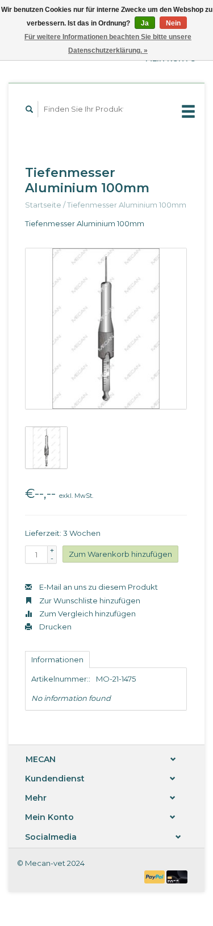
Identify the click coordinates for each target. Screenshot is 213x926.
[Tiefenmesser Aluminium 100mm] (106, 328)
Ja (145, 23)
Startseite (43, 204)
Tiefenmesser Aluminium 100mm (126, 204)
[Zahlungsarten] (155, 876)
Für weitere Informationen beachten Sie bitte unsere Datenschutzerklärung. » (107, 43)
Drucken (54, 626)
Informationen (57, 659)
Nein (173, 23)
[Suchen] (29, 109)
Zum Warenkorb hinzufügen (120, 554)
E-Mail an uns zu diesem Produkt (97, 586)
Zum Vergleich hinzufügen (86, 613)
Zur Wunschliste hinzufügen (88, 600)
